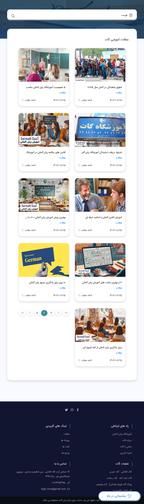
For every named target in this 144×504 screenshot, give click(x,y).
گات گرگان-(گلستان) (122, 491)
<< (66, 313)
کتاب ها (66, 447)
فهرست (124, 15)
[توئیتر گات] (66, 410)
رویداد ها (65, 440)
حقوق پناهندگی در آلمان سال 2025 (105, 87)
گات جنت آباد (125, 478)
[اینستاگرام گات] (72, 410)
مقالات (119, 93)
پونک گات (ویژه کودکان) (120, 484)
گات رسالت (112, 478)
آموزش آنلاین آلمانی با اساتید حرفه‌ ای (104, 217)
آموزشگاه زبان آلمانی (122, 434)
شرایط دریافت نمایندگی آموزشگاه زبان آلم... (101, 152)
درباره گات (127, 440)
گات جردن (114, 472)
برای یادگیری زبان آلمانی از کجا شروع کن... (101, 348)
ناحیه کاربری (126, 453)
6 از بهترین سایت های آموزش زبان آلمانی (102, 283)
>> (22, 313)
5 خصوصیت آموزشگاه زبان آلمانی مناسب (46, 87)
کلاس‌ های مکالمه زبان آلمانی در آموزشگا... (45, 152)
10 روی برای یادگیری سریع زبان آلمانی (47, 283)
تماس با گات (126, 447)
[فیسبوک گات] (77, 410)
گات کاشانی (126, 472)
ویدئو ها (66, 453)
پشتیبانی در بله (116, 496)
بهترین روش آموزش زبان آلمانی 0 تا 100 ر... (45, 217)
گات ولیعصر (101, 484)
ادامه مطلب (86, 100)
